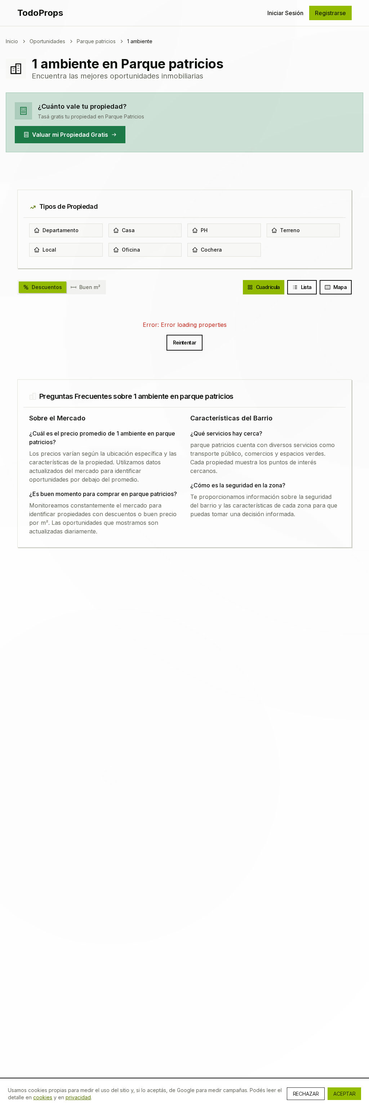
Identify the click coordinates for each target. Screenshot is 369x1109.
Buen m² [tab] (89, 287)
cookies (42, 1097)
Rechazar (306, 1094)
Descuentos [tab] (47, 287)
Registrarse (330, 13)
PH (204, 230)
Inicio (12, 41)
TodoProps (40, 13)
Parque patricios (96, 41)
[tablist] (61, 287)
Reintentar (184, 342)
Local (49, 250)
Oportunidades (47, 41)
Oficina (131, 250)
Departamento (61, 230)
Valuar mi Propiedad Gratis (70, 134)
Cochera (211, 250)
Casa (128, 230)
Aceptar (344, 1094)
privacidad (78, 1097)
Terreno (290, 230)
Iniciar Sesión (285, 13)
